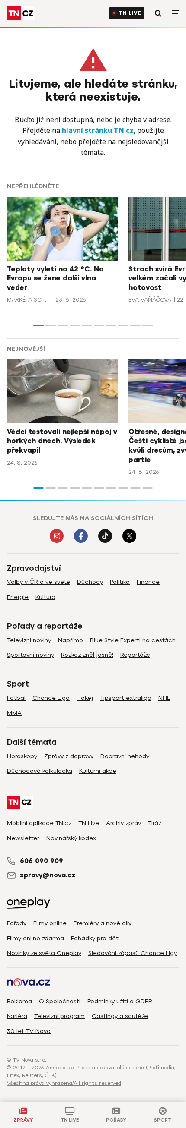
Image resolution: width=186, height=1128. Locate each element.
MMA (14, 713)
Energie (18, 597)
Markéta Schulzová (28, 299)
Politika (120, 582)
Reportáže (135, 655)
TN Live (130, 13)
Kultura (45, 597)
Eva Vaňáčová (149, 299)
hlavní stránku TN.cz (98, 130)
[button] (38, 325)
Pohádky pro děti (95, 938)
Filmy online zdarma (35, 938)
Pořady (16, 923)
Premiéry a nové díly (102, 923)
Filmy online (50, 923)
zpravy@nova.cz (47, 875)
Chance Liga (51, 698)
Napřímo (70, 640)
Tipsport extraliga (125, 698)
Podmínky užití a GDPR (119, 1001)
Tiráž (154, 823)
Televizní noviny (29, 640)
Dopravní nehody (124, 756)
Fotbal (16, 698)
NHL (164, 698)
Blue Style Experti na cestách (133, 640)
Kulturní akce (97, 771)
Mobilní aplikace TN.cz (39, 823)
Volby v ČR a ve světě (38, 582)
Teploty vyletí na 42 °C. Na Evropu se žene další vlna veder (55, 278)
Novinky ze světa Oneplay (44, 953)
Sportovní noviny (30, 655)
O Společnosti (59, 1001)
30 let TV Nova (29, 1031)
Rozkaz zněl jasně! (87, 655)
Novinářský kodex (71, 838)
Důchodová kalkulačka (39, 771)
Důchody (90, 582)
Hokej (85, 698)
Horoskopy (22, 756)
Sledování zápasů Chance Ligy (132, 953)
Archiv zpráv (123, 823)
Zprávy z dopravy (68, 756)
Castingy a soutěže (120, 1016)
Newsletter (23, 838)
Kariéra (17, 1016)
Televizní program (59, 1016)
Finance (148, 582)
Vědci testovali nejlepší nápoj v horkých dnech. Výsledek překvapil (62, 441)
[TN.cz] (21, 13)
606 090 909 (41, 860)
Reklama (19, 1001)
